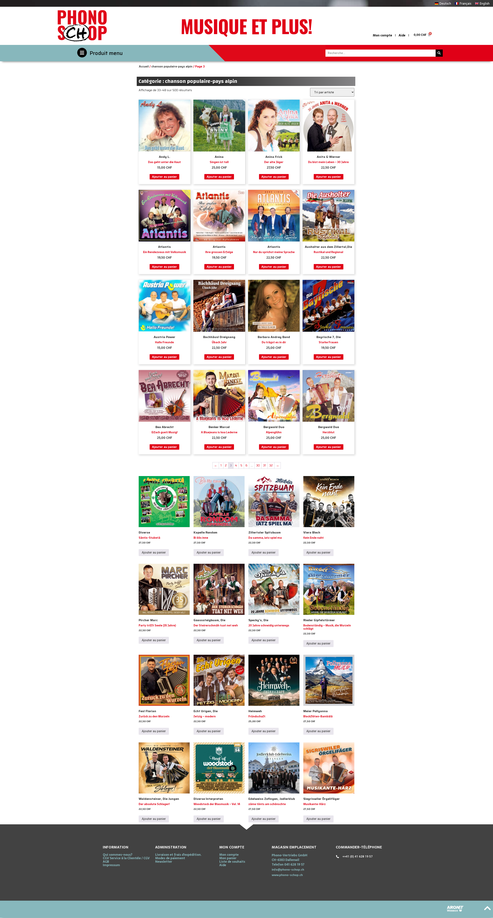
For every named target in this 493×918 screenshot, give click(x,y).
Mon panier (227, 858)
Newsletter (163, 861)
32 (271, 465)
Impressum (111, 865)
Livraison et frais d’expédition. (178, 854)
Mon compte (382, 35)
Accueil (144, 66)
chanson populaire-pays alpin (171, 66)
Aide (402, 35)
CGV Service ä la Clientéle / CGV (126, 858)
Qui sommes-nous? (117, 854)
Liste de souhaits (232, 861)
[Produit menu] (82, 52)
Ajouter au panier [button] (164, 176)
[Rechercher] (439, 53)
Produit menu (106, 53)
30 (258, 465)
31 (264, 465)
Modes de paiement (170, 858)
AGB (106, 861)
